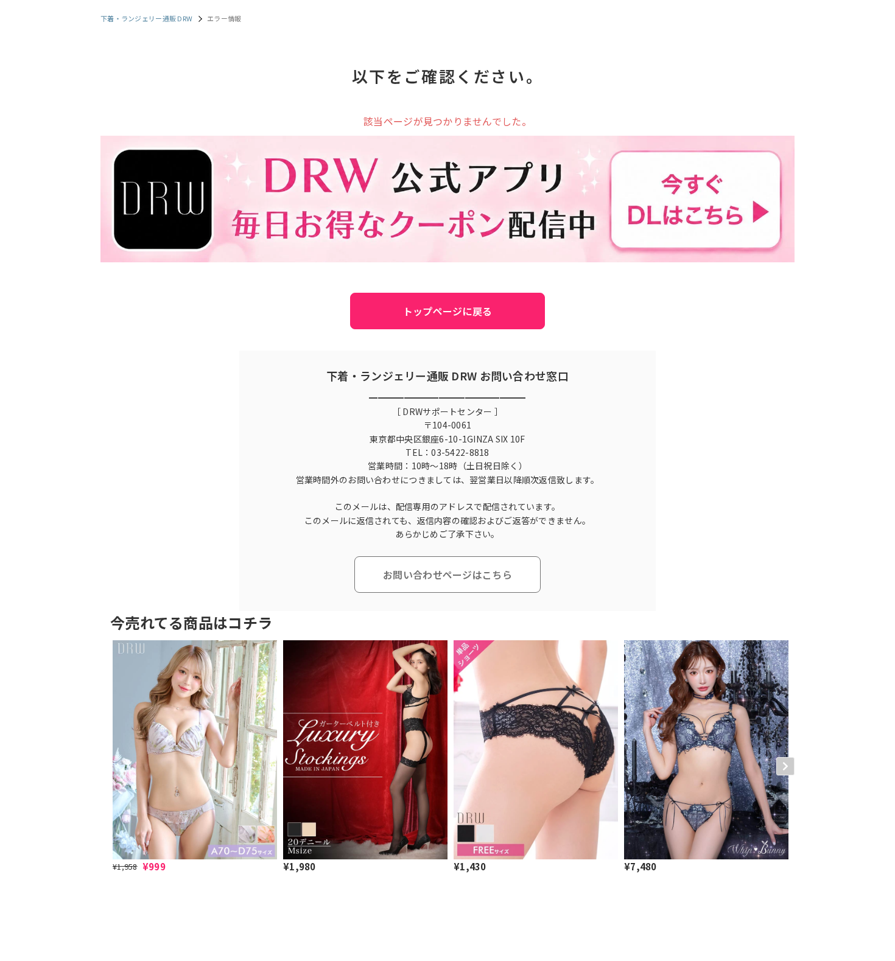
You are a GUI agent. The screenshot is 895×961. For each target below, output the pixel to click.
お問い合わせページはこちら (447, 574)
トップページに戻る (448, 311)
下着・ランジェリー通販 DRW (146, 18)
